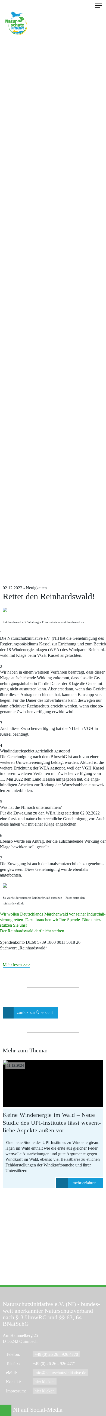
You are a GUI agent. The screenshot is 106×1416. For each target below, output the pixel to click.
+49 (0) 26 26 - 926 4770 (56, 1354)
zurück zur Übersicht (35, 1012)
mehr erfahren (84, 1183)
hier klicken (45, 1381)
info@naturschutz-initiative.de (60, 1372)
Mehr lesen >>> (16, 964)
